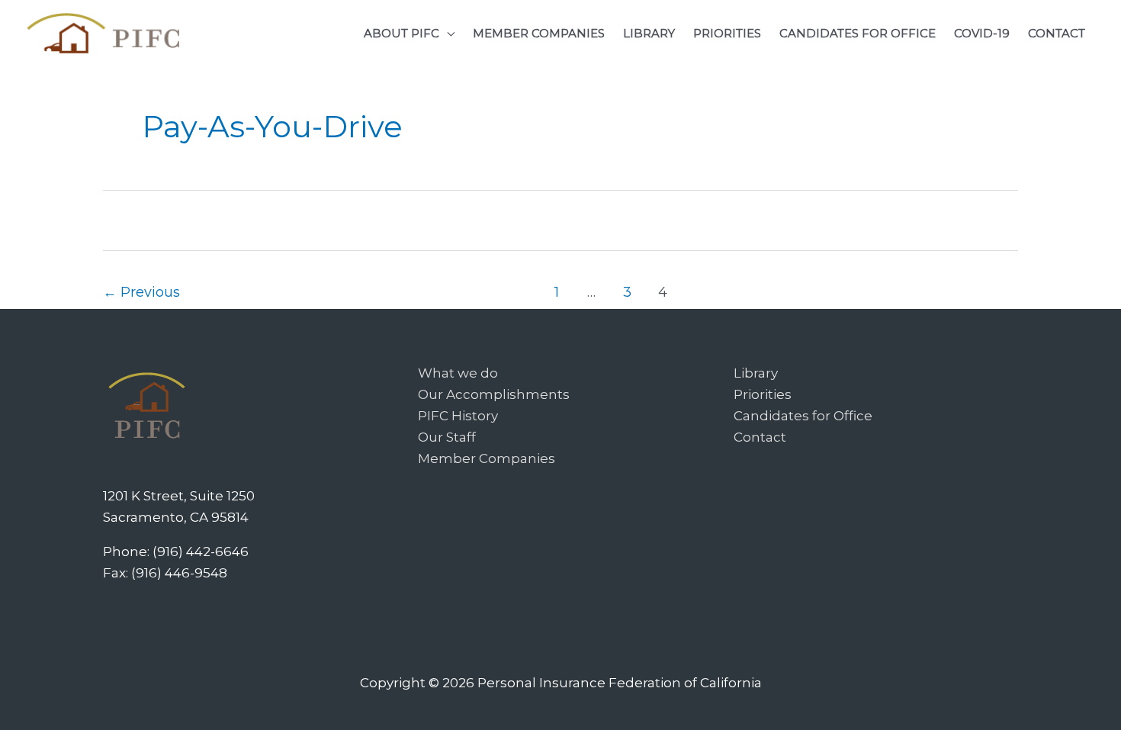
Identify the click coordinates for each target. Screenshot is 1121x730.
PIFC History (458, 415)
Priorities (763, 394)
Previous (141, 292)
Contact (760, 437)
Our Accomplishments (494, 394)
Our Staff (447, 437)
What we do (458, 373)
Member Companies (486, 458)
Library (756, 373)
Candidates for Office (803, 415)
